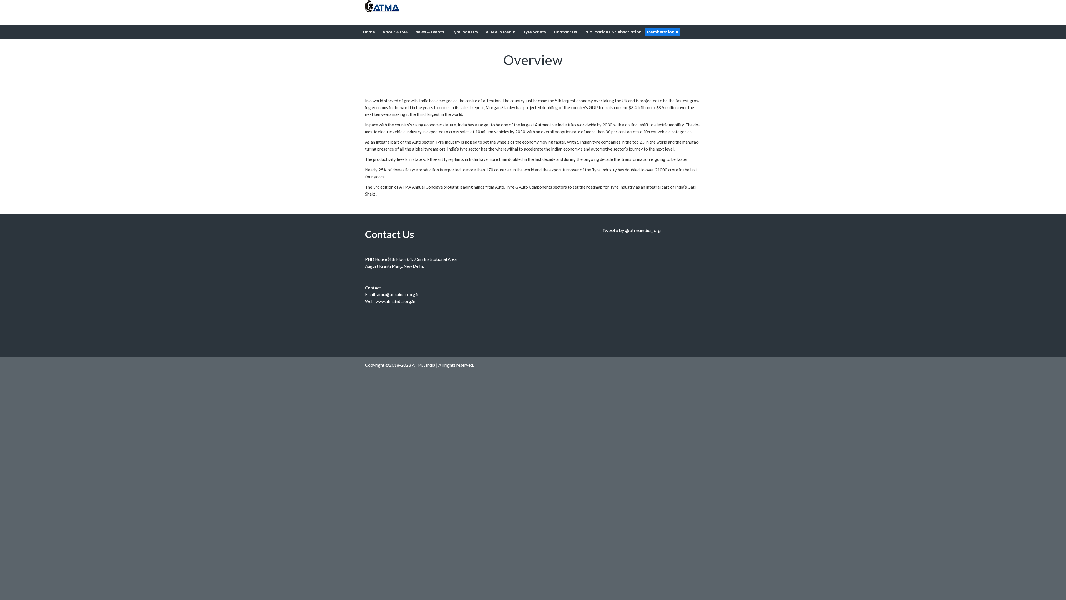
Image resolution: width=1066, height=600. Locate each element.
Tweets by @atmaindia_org (631, 230)
